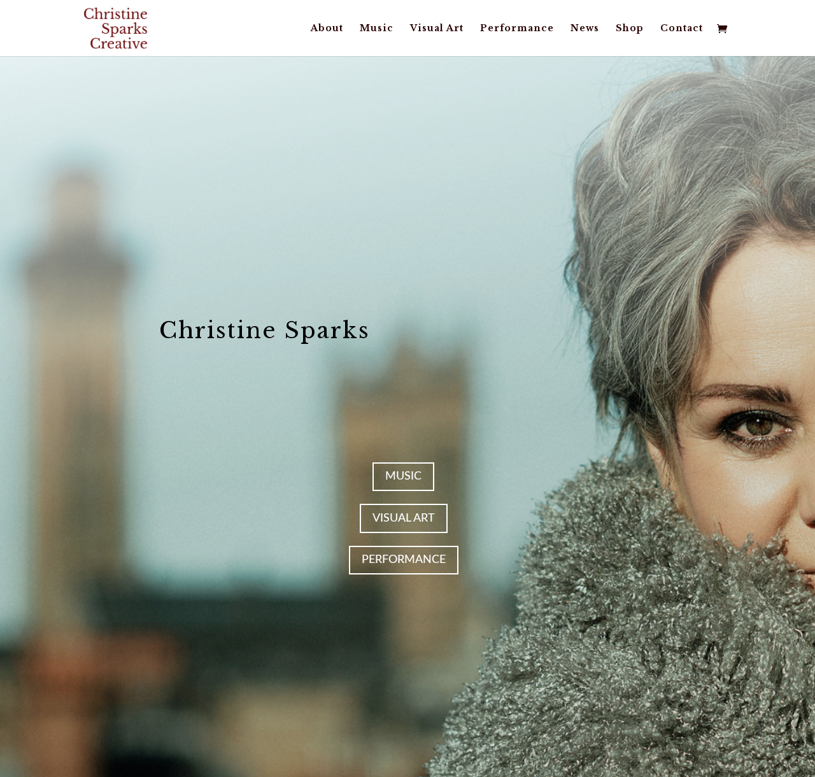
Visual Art (437, 29)
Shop (630, 29)
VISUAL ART (403, 518)
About (327, 29)
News (584, 29)
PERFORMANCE (404, 560)
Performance (517, 29)
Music (376, 29)
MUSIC (403, 476)
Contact (681, 29)
